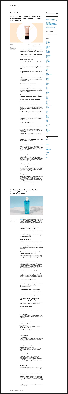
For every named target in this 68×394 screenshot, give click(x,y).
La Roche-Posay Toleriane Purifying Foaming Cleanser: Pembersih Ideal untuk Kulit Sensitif (24, 192)
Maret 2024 (47, 60)
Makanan (47, 107)
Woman (47, 133)
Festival (47, 88)
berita (47, 73)
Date (47, 84)
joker (47, 103)
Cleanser (11, 219)
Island (47, 101)
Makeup (47, 108)
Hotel (47, 98)
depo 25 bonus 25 (48, 154)
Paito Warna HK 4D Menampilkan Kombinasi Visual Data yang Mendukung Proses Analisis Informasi (51, 20)
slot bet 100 (47, 139)
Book (47, 75)
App (46, 70)
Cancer (47, 77)
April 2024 (47, 59)
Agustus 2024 (48, 56)
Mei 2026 (47, 41)
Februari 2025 (48, 51)
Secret (47, 122)
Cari (46, 12)
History (47, 96)
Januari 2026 (48, 43)
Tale (46, 126)
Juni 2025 (47, 48)
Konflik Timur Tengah (49, 105)
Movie (47, 110)
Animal (47, 68)
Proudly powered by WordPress (19, 390)
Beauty (11, 45)
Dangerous (47, 83)
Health (47, 94)
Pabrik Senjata (48, 115)
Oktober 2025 (48, 45)
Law (46, 106)
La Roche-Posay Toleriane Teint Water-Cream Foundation (13, 48)
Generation (47, 92)
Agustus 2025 (48, 46)
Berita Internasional (48, 74)
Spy (46, 125)
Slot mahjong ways (48, 149)
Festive (47, 89)
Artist (47, 71)
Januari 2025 (48, 52)
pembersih (21, 219)
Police (47, 116)
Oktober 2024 (48, 54)
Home (47, 97)
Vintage (47, 131)
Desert (47, 85)
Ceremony (47, 79)
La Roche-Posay (15, 219)
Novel (47, 113)
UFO (46, 129)
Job (46, 102)
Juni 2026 (47, 40)
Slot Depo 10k (47, 142)
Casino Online (47, 144)
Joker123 (47, 147)
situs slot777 (47, 152)
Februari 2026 (48, 42)
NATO (47, 112)
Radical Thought (15, 6)
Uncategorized (48, 130)
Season (47, 121)
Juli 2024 (47, 57)
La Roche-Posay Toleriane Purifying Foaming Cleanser (13, 221)
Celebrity (47, 78)
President (47, 117)
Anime (47, 69)
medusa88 (47, 157)
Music (47, 111)
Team (47, 127)
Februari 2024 (48, 61)
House (47, 99)
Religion (47, 119)
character (47, 80)
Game (47, 91)
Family (47, 87)
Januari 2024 (48, 62)
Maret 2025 (47, 50)
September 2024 (48, 55)
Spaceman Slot (48, 124)
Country (47, 82)
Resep (47, 120)
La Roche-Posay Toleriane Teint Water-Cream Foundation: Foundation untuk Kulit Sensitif (26, 18)
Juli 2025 (47, 47)
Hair (47, 93)
